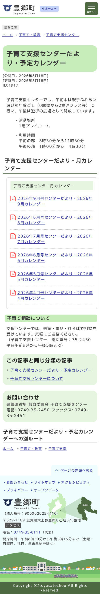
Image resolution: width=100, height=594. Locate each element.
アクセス (13, 525)
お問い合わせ (17, 482)
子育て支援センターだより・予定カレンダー (51, 370)
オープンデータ (46, 490)
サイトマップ (45, 482)
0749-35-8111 (27, 532)
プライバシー (17, 490)
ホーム (7, 35)
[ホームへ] (19, 10)
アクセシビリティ (75, 482)
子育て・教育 (30, 35)
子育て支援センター (62, 35)
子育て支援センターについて (36, 378)
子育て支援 (57, 448)
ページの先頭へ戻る (76, 470)
